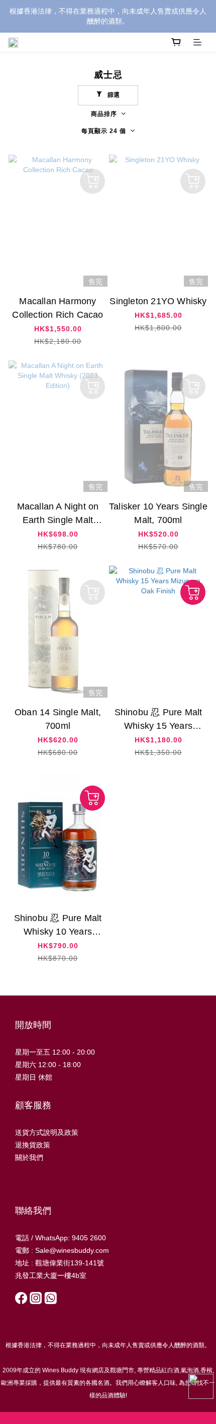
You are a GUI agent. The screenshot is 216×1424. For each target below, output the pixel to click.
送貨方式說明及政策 (46, 1132)
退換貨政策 (32, 1145)
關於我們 (29, 1157)
